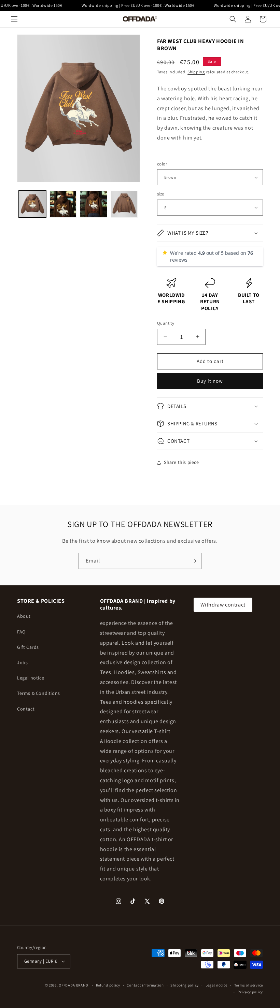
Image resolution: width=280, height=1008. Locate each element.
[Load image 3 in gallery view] (93, 204)
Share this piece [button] (181, 462)
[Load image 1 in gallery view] (32, 204)
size (160, 194)
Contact (25, 709)
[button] (14, 19)
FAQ (21, 632)
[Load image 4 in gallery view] (124, 204)
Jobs (22, 662)
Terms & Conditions (38, 693)
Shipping (196, 71)
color (162, 164)
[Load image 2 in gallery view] (63, 204)
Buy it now (210, 381)
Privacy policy (250, 992)
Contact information (145, 985)
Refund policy (108, 985)
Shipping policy (184, 985)
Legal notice (30, 678)
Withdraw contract (223, 604)
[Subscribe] (193, 561)
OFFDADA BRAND (74, 985)
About (24, 616)
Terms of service (248, 985)
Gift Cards (28, 647)
